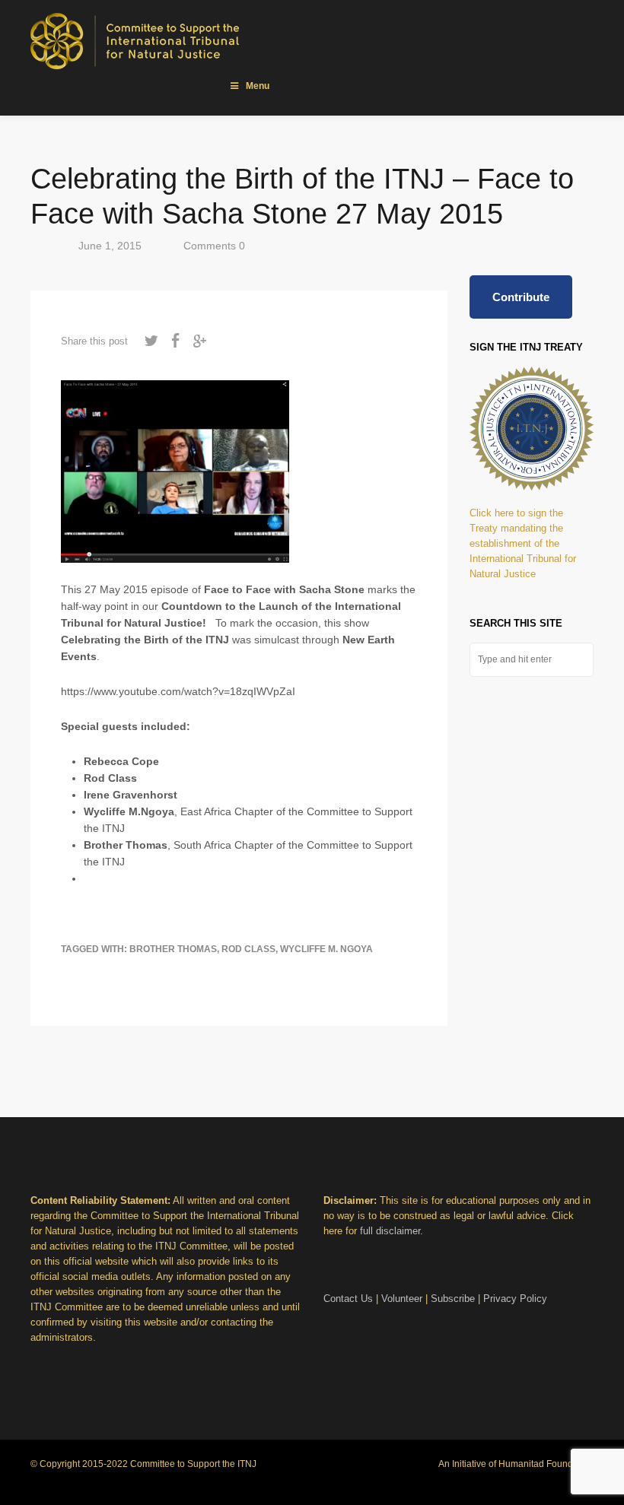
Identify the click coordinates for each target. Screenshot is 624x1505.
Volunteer (401, 1298)
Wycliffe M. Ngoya (326, 949)
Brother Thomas (173, 949)
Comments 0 (214, 246)
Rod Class (248, 949)
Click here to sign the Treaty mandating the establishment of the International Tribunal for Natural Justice (523, 543)
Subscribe (453, 1298)
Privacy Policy (515, 1298)
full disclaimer (390, 1231)
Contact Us (348, 1298)
